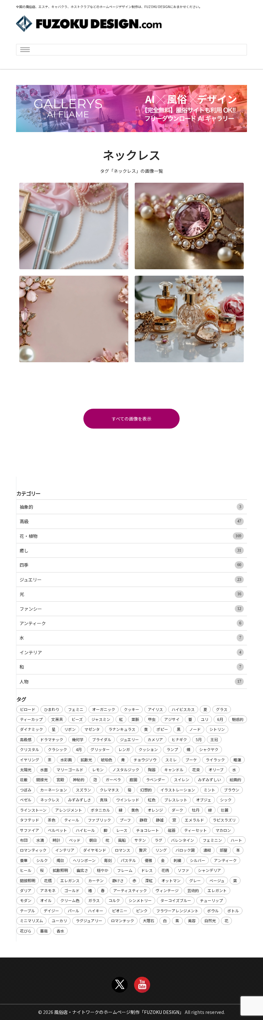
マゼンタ (92, 729)
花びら (25, 930)
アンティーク (130, 623)
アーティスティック (130, 890)
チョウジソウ (145, 759)
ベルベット (57, 830)
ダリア (25, 890)
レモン (98, 769)
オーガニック (103, 709)
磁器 (171, 830)
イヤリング (29, 759)
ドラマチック (51, 739)
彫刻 (108, 860)
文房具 (57, 719)
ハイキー (95, 910)
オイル (46, 900)
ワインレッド (127, 799)
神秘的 (78, 779)
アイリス (155, 709)
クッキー (131, 709)
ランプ (172, 749)
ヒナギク (179, 739)
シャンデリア (209, 870)
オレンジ (155, 810)
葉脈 (135, 719)
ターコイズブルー (175, 900)
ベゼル (25, 799)
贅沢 (143, 850)
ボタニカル (100, 810)
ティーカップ (31, 719)
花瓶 (48, 880)
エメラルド (194, 820)
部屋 (223, 850)
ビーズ (77, 719)
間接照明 (27, 880)
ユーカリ (59, 920)
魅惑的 (237, 719)
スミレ (171, 759)
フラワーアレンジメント (177, 910)
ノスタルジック (125, 769)
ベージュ (217, 880)
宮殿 (60, 779)
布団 (24, 840)
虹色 (152, 799)
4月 (79, 749)
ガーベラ (113, 779)
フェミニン (212, 840)
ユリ (204, 719)
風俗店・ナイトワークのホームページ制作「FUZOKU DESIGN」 (119, 1012)
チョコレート (147, 830)
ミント (209, 789)
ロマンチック (122, 920)
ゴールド (72, 890)
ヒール (25, 870)
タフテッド (29, 820)
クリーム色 (70, 900)
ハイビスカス (183, 709)
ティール (71, 820)
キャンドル (173, 769)
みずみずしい (209, 779)
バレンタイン (182, 840)
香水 (60, 930)
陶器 (152, 769)
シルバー (197, 860)
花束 (196, 769)
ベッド (75, 840)
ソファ (183, 870)
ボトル (233, 910)
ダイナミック (31, 729)
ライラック (215, 759)
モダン (25, 900)
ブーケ (191, 759)
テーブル (27, 910)
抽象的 (130, 507)
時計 (56, 840)
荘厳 (24, 779)
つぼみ (25, 789)
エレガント (217, 890)
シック (226, 799)
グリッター (100, 749)
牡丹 (195, 810)
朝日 (93, 840)
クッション (148, 749)
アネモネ (47, 890)
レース (121, 830)
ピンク (142, 910)
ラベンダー (155, 779)
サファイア (29, 830)
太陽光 (25, 769)
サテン (140, 840)
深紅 (149, 880)
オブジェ (203, 799)
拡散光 (86, 759)
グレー (195, 880)
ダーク (177, 810)
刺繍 (177, 860)
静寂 (143, 820)
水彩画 (66, 759)
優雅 (148, 860)
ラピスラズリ (224, 820)
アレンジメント (68, 810)
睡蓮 (237, 759)
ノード (195, 729)
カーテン (96, 880)
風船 (122, 840)
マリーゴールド (69, 769)
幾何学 (77, 739)
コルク (114, 900)
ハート (236, 840)
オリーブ (216, 769)
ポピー (162, 729)
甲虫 (152, 719)
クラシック (57, 749)
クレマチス (109, 789)
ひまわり (51, 709)
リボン (70, 729)
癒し (130, 550)
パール (73, 910)
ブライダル (101, 739)
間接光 (42, 779)
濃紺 (207, 850)
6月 (220, 719)
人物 (130, 681)
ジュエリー (130, 579)
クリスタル (29, 749)
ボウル (213, 910)
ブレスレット (175, 799)
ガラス (94, 900)
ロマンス (122, 850)
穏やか (102, 870)
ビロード (27, 709)
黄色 (135, 810)
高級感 (25, 739)
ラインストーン (33, 810)
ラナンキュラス (121, 729)
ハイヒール (85, 830)
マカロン (223, 830)
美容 (192, 920)
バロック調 (185, 850)
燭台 (60, 860)
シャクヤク (208, 749)
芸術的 (193, 890)
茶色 (51, 820)
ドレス (147, 870)
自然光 (210, 920)
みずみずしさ (79, 799)
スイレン (181, 779)
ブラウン (231, 789)
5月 (199, 739)
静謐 (160, 820)
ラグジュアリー (89, 920)
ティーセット (195, 830)
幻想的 (146, 789)
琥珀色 (106, 759)
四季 (130, 565)
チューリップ (211, 900)
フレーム (124, 870)
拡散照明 (60, 870)
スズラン (83, 789)
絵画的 (235, 779)
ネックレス (49, 799)
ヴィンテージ (167, 890)
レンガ (124, 749)
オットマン (171, 880)
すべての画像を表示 (131, 418)
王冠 (214, 739)
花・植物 (130, 536)
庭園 (133, 779)
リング (161, 850)
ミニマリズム (31, 920)
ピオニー (119, 910)
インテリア (130, 652)
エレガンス (70, 880)
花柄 (165, 870)
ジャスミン (100, 719)
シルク (42, 860)
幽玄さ (82, 870)
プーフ (125, 820)
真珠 (103, 799)
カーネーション (53, 789)
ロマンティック (33, 850)
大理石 (148, 920)
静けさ (118, 880)
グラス (221, 709)
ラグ (158, 840)
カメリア (155, 739)
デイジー (51, 910)
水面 (44, 769)
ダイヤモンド (94, 850)
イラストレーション (177, 789)
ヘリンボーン (84, 860)
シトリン (217, 729)
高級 (130, 521)
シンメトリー (140, 900)
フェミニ (75, 709)
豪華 (24, 860)
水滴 (40, 840)
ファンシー (130, 609)
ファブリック (99, 820)
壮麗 (224, 810)
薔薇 (44, 930)
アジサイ (172, 719)
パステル (128, 860)
